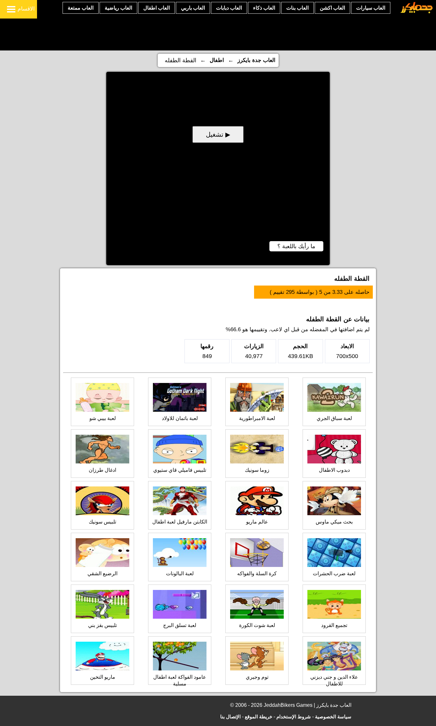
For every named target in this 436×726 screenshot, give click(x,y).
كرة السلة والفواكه (257, 573)
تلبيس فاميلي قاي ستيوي (179, 470)
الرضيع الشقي (102, 573)
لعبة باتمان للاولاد (180, 418)
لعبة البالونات (180, 573)
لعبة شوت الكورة (257, 625)
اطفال (217, 60)
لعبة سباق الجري (334, 418)
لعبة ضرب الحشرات (334, 573)
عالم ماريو (257, 521)
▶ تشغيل (218, 134)
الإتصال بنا (230, 716)
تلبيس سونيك (102, 521)
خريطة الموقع (258, 716)
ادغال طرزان (102, 470)
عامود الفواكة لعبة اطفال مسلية (179, 680)
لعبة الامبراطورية (257, 418)
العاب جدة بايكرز (256, 60)
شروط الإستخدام (293, 716)
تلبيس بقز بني (102, 625)
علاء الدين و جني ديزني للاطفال (334, 680)
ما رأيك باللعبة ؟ (296, 246)
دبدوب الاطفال (334, 470)
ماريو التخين (102, 677)
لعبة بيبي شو (102, 418)
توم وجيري (257, 677)
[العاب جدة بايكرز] (416, 12)
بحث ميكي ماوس (334, 521)
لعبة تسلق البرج (179, 625)
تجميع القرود (334, 625)
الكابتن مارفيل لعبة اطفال (179, 521)
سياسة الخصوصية (333, 716)
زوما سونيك (257, 470)
